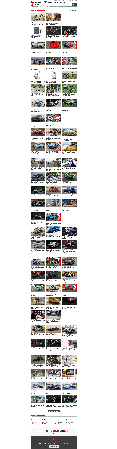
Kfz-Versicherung (58, 419)
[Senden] (47, 431)
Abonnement (68, 0)
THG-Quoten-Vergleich (59, 423)
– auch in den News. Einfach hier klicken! (45, 6)
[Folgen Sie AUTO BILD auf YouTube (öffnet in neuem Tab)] (54, 431)
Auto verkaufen (34, 423)
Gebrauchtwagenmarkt (35, 419)
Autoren (61, 443)
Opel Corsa (45, 422)
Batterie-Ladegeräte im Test (71, 424)
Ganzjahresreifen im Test (70, 422)
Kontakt (45, 443)
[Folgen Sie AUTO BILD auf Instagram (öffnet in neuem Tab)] (56, 431)
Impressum (41, 443)
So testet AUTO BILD (55, 443)
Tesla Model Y (45, 423)
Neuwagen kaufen (34, 422)
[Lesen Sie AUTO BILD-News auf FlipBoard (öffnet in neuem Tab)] (65, 431)
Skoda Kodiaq (45, 424)
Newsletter (63, 0)
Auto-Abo (33, 424)
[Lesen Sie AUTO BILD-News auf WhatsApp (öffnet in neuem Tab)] (67, 431)
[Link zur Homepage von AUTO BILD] (32, 3)
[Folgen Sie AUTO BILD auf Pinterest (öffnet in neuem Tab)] (61, 431)
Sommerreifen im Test (70, 419)
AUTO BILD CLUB (74, 0)
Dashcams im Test (69, 423)
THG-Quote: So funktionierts (59, 422)
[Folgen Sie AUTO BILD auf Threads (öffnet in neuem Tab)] (63, 431)
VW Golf (44, 419)
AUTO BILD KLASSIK (57, 0)
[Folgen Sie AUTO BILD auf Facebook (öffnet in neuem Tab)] (51, 431)
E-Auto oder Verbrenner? (59, 424)
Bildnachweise (66, 443)
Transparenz (49, 443)
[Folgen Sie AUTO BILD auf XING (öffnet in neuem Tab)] (58, 431)
